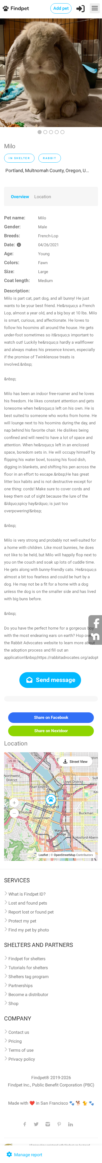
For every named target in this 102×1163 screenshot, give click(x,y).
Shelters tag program (28, 976)
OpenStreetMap (64, 855)
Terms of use (20, 1050)
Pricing (15, 1041)
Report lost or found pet (31, 912)
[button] (47, 794)
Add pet (61, 8)
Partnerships (20, 985)
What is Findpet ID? (27, 894)
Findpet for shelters (26, 958)
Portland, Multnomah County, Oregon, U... (47, 170)
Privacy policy (21, 1059)
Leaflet (43, 855)
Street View (79, 762)
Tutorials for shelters (28, 967)
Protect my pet (22, 921)
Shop (13, 1003)
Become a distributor (28, 994)
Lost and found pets (27, 903)
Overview (20, 196)
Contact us (18, 1032)
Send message (55, 680)
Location (42, 196)
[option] (51, 72)
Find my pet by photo (28, 930)
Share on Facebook (51, 717)
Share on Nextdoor (51, 730)
